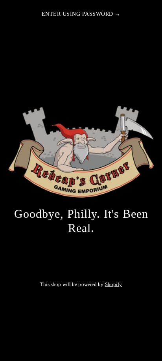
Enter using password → (81, 14)
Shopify (113, 284)
